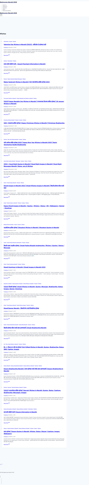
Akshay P (7, 47)
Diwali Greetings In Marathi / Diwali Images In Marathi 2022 (24, 267)
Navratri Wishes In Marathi (17, 387)
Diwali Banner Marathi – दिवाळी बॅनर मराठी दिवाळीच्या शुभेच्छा (21, 308)
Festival (5, 60)
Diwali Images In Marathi (12, 202)
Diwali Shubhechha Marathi (12, 324)
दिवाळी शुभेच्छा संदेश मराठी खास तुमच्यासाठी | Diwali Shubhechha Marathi (25, 328)
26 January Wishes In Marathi (10, 98)
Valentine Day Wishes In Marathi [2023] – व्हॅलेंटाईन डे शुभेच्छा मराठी (25, 44)
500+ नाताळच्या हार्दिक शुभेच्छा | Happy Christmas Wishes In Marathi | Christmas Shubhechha (34, 123)
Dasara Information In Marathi (10, 409)
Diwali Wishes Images (21, 305)
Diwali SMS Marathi (23, 324)
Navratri (9, 387)
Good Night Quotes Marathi (9, 161)
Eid (4, 344)
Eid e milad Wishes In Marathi (12, 344)
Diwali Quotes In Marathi (17, 283)
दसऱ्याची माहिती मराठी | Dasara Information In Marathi (20, 412)
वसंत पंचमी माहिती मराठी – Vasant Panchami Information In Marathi (24, 64)
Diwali (5, 182)
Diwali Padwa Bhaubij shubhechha (14, 242)
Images (23, 202)
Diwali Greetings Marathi (12, 264)
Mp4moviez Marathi (7, 10)
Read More (7, 55)
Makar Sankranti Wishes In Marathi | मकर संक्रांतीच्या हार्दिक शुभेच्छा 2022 (27, 82)
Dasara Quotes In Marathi (12, 428)
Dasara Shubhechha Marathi (17, 365)
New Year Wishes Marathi (13, 139)
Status (26, 161)
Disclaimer (5, 7)
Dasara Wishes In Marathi (28, 365)
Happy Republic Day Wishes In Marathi (25, 98)
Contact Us (5, 6)
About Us (4, 4)
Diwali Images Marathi (11, 182)
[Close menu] (0, 476)
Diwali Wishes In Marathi (28, 283)
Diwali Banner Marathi (11, 305)
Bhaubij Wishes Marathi (8, 224)
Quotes (10, 41)
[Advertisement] (44, 24)
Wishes (14, 41)
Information (6, 41)
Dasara (5, 428)
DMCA (4, 9)
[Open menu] (1, 15)
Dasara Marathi (7, 365)
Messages (18, 161)
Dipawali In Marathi (8, 283)
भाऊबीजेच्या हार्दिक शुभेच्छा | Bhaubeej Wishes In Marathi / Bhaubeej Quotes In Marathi (31, 227)
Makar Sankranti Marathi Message (15, 78)
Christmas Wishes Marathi (9, 120)
